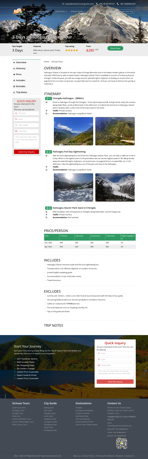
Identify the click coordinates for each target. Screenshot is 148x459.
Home (29, 11)
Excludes (20, 86)
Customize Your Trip (124, 11)
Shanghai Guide (50, 413)
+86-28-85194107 (107, 4)
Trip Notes (21, 92)
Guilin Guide (48, 416)
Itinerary (20, 68)
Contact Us (129, 456)
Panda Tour (16, 416)
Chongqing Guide (50, 430)
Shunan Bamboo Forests (84, 422)
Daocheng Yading (82, 416)
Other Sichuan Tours (19, 425)
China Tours (60, 11)
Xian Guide (48, 410)
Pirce (18, 74)
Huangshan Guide (50, 422)
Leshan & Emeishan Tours (21, 419)
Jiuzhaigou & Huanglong (84, 410)
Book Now (115, 48)
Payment (119, 456)
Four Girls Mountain (83, 419)
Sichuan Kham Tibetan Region (87, 425)
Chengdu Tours (17, 413)
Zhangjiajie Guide (50, 425)
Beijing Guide (49, 408)
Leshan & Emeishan (83, 413)
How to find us (88, 456)
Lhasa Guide (48, 427)
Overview (21, 62)
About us (77, 456)
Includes (20, 80)
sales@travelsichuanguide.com (79, 4)
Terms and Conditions (105, 456)
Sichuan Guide (77, 11)
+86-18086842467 (128, 4)
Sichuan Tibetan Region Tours (23, 422)
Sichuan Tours (44, 11)
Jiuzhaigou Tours (18, 410)
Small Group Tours (19, 408)
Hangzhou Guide (50, 419)
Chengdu (79, 408)
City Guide (93, 11)
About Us (106, 11)
